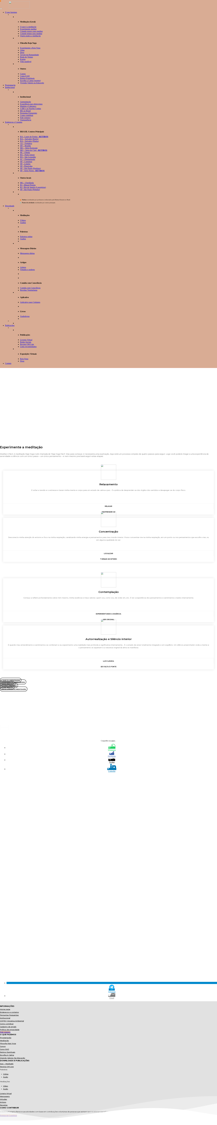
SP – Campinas (26, 162)
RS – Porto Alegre (27, 155)
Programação (10, 85)
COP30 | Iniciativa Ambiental (12, 1021)
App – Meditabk (6, 1064)
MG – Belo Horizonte (29, 148)
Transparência (25, 120)
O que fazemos (11, 12)
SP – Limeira (25, 164)
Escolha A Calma (7, 1055)
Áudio (5, 1077)
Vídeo (5, 1086)
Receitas (4, 1105)
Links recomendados (28, 347)
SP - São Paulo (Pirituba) (30, 190)
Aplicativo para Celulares (30, 302)
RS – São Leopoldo (28, 157)
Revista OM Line (27, 344)
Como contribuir (26, 115)
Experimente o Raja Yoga (30, 48)
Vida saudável (25, 61)
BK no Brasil (25, 111)
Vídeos (23, 220)
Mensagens (5, 1096)
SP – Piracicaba (26, 166)
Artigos (23, 267)
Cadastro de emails (8, 1027)
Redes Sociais (25, 342)
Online (5, 1074)
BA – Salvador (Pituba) (29, 141)
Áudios (23, 223)
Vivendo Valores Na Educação (12, 1058)
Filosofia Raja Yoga (8, 1043)
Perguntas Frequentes (28, 113)
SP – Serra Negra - (32, 171)
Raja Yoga (24, 359)
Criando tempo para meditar (31, 34)
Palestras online (26, 237)
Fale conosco (25, 118)
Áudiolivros (25, 316)
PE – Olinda (25, 152)
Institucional (10, 87)
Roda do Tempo (26, 57)
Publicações (9, 325)
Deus (22, 52)
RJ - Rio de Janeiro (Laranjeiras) (33, 187)
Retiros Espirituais (27, 78)
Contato (8, 363)
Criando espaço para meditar (31, 31)
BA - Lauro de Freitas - (34, 137)
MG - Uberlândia (27, 183)
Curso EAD (25, 76)
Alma (22, 50)
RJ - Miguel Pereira (28, 185)
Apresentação (25, 102)
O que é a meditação (28, 27)
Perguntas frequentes (9, 1015)
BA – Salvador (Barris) (29, 139)
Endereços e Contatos (13, 122)
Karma (22, 59)
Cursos (23, 74)
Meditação (4, 1041)
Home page (5, 1009)
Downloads (9, 206)
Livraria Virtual (26, 340)
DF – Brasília (25, 146)
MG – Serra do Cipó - (33, 150)
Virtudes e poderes (27, 270)
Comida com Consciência (30, 288)
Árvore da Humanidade (29, 55)
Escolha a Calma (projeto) (30, 81)
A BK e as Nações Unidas (30, 108)
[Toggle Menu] (1, 8)
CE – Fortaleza (26, 143)
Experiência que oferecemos (31, 104)
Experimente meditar (28, 29)
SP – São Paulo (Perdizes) (30, 168)
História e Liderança (28, 106)
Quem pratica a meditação (30, 36)
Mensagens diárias (27, 253)
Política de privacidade (9, 1030)
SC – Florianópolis (27, 159)
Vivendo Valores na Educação (32, 83)
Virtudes (3, 1099)
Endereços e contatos (9, 1012)
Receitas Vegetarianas (28, 290)
